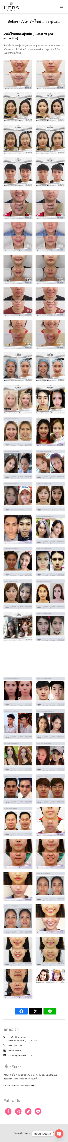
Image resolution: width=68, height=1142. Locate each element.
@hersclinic (20, 1037)
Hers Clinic (29, 1133)
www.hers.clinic (28, 1085)
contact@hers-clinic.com (21, 1055)
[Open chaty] (59, 1133)
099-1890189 (15, 1045)
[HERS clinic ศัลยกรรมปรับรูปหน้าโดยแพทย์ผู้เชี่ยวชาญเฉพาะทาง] (11, 6)
